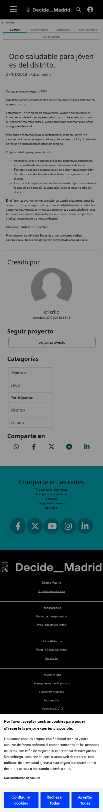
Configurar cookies (21, 800)
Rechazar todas (54, 800)
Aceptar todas (85, 800)
